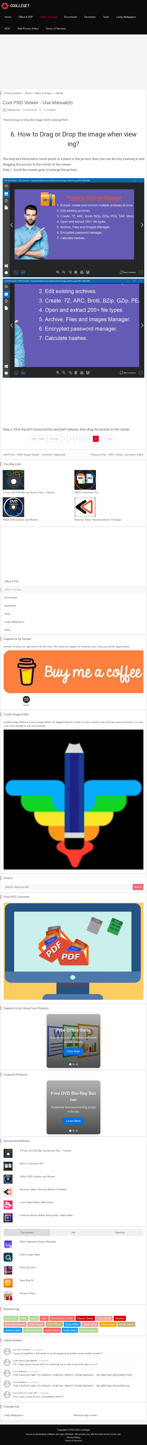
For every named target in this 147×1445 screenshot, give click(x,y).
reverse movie (33, 1330)
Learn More (73, 1120)
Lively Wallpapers (126, 16)
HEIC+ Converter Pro (86, 492)
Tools (106, 16)
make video (69, 1330)
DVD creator (36, 1324)
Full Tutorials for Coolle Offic (25, 1393)
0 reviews (51, 110)
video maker (108, 1324)
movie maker (126, 1324)
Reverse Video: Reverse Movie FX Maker (97, 519)
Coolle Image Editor (16, 714)
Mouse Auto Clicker (62, 1318)
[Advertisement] (73, 61)
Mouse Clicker (85, 1318)
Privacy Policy (73, 1437)
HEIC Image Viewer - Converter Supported (41, 454)
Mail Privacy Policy (28, 28)
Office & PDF (25, 16)
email (34, 1318)
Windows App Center (85, 1415)
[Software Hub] (15, 5)
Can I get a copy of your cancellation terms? (38, 1396)
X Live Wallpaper (20, 1371)
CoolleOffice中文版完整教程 (25, 1361)
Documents (70, 16)
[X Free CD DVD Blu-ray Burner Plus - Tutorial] (38, 480)
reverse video (13, 1330)
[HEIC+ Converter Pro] (109, 480)
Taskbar (119, 1318)
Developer (90, 16)
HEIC (7, 28)
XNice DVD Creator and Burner (20, 519)
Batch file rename (15, 1324)
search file (11, 1318)
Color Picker (54, 1324)
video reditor (52, 1330)
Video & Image (48, 16)
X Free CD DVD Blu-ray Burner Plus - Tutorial (28, 492)
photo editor (90, 1324)
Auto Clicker (104, 1318)
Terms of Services (56, 28)
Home (7, 16)
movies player (88, 1330)
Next (110, 439)
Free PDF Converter (16, 896)
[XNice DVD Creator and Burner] (38, 507)
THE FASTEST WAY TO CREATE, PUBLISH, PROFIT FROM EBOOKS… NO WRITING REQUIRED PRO (72, 1375)
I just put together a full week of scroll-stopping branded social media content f (57, 1353)
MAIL (24, 1318)
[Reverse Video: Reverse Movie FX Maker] (109, 507)
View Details (73, 1052)
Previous (54, 439)
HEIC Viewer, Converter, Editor (126, 454)
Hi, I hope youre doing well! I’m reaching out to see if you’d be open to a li (55, 1364)
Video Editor (72, 1324)
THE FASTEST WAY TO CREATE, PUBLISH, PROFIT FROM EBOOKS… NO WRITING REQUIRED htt (71, 1385)
